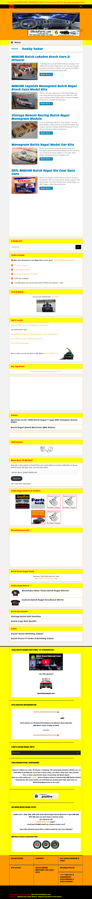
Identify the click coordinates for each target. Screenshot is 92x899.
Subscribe (16, 478)
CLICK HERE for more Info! (64, 260)
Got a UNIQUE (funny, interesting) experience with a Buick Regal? (34, 334)
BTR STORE (16, 868)
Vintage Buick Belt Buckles (26, 616)
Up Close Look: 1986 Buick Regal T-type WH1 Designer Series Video (44, 421)
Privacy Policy (67, 868)
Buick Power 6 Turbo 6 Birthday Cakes (32, 638)
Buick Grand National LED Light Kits (44, 870)
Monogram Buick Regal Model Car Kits (43, 144)
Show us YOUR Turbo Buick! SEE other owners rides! (30, 325)
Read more (46, 74)
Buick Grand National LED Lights (26, 274)
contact (34, 777)
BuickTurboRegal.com (41, 894)
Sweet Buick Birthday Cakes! (27, 634)
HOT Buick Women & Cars (69, 859)
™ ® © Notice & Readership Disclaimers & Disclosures (67, 878)
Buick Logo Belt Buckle (23, 621)
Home (15, 48)
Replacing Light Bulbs (27, 897)
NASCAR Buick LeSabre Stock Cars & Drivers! (41, 58)
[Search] (78, 247)
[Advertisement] (46, 216)
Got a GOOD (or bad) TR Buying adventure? (27, 339)
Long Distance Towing (22, 270)
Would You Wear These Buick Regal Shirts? (45, 591)
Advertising (17, 858)
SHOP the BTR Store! (46, 578)
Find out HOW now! (51, 353)
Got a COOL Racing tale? (20, 343)
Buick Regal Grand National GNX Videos (33, 427)
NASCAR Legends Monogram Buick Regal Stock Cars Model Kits (44, 87)
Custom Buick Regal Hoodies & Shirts (43, 600)
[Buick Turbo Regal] (46, 21)
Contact (39, 858)
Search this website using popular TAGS (46, 371)
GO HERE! (55, 297)
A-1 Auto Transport (21, 265)
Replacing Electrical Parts (49, 897)
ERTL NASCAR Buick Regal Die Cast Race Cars (43, 172)
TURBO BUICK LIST (43, 822)
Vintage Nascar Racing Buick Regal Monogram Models (40, 117)
